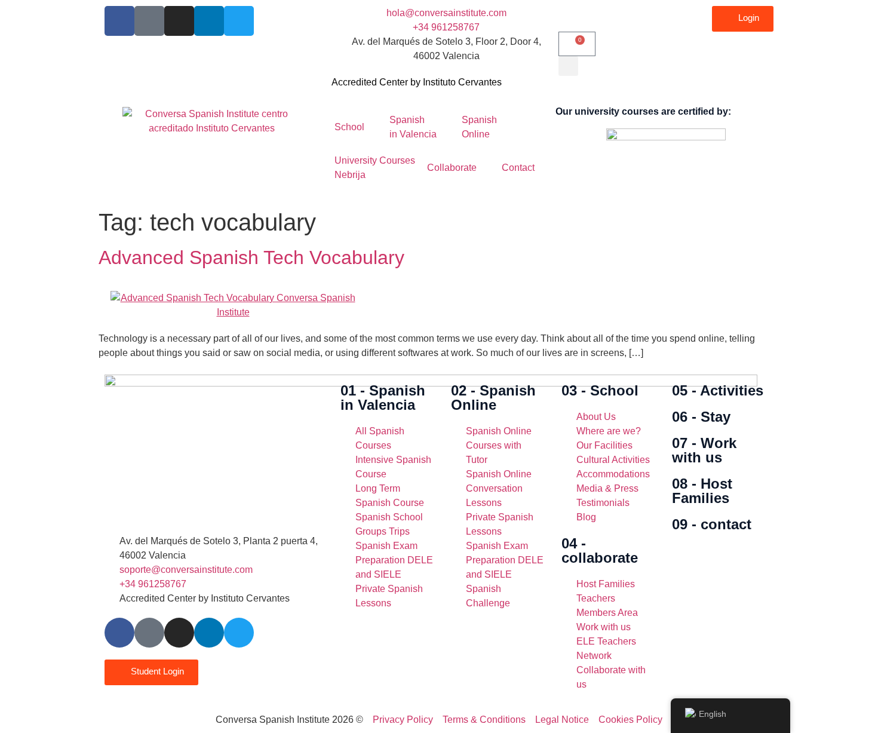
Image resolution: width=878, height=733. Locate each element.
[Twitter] (239, 21)
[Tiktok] (149, 21)
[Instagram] (179, 21)
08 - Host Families (702, 491)
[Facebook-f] (119, 21)
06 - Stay (701, 417)
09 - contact (711, 524)
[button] (568, 66)
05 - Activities (717, 390)
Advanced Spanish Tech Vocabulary (251, 257)
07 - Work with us (704, 450)
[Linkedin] (209, 21)
